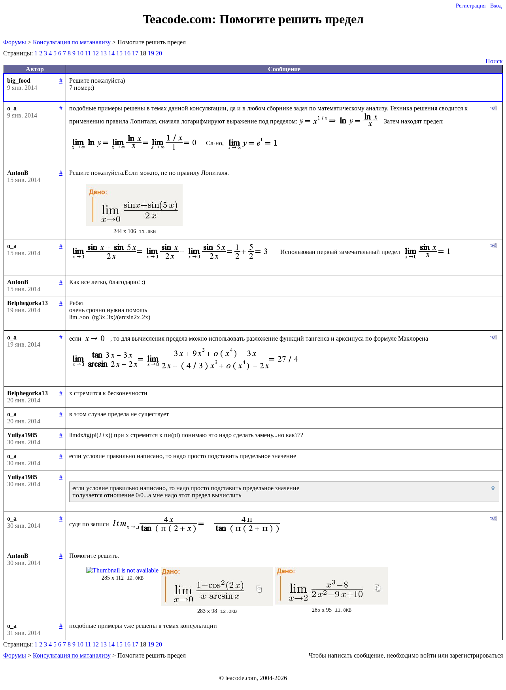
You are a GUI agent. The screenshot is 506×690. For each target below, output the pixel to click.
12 (96, 53)
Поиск (494, 61)
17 (135, 53)
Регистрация (470, 6)
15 (119, 53)
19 (151, 53)
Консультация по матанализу (72, 42)
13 (103, 53)
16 (127, 53)
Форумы (14, 42)
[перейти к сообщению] (493, 488)
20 (159, 53)
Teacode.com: (181, 19)
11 (88, 53)
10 (80, 53)
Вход (496, 6)
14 (111, 53)
